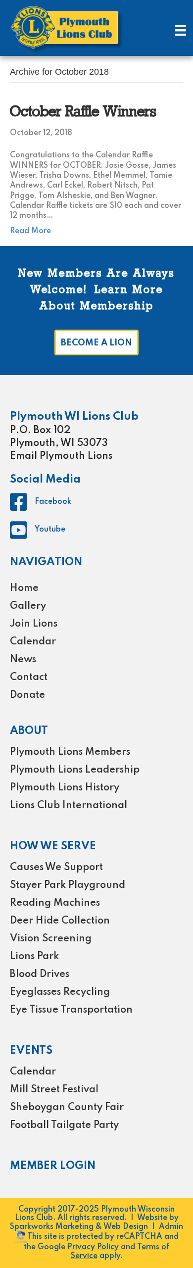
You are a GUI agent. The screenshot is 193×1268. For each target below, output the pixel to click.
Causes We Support (56, 868)
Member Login (53, 1166)
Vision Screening (51, 939)
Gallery (28, 606)
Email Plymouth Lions (61, 456)
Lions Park (34, 957)
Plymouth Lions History (64, 788)
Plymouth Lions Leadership (75, 770)
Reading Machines (55, 903)
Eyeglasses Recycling (60, 992)
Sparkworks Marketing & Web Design (79, 1227)
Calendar (33, 642)
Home (24, 588)
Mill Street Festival (54, 1090)
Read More (30, 231)
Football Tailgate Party (64, 1125)
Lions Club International (68, 806)
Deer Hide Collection (60, 921)
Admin (171, 1227)
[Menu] (180, 30)
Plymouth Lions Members (70, 752)
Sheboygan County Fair (67, 1108)
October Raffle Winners (83, 112)
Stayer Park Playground (67, 885)
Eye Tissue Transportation (71, 1010)
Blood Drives (39, 974)
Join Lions (33, 624)
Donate (27, 695)
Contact (29, 678)
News (23, 660)
